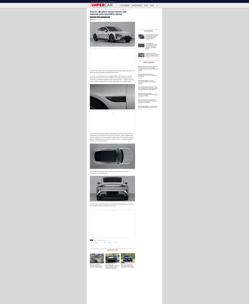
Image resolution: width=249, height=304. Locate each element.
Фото (108, 17)
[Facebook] (101, 242)
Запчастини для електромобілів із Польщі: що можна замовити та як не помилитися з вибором (112, 266)
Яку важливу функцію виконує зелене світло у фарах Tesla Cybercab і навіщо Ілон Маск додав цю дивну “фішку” (147, 88)
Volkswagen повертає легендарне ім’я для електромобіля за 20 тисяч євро (148, 107)
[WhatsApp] (107, 242)
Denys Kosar (94, 19)
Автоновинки (103, 9)
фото (104, 240)
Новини (97, 9)
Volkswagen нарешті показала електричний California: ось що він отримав (146, 82)
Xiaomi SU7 (100, 240)
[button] (157, 5)
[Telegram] (110, 242)
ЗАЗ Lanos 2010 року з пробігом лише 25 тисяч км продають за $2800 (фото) (96, 266)
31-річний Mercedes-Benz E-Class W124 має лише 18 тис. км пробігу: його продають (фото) (152, 36)
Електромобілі (93, 17)
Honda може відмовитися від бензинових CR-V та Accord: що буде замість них (147, 75)
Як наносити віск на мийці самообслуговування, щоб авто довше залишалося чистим (148, 95)
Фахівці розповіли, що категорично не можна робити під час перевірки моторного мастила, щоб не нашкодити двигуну (148, 68)
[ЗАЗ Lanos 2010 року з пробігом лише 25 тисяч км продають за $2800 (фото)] (97, 258)
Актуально (92, 262)
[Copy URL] (116, 242)
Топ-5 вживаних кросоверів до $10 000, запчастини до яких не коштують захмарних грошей (151, 46)
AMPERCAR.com (93, 9)
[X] (104, 242)
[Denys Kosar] (90, 19)
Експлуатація (108, 262)
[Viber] (113, 242)
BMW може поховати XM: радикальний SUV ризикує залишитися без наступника (127, 266)
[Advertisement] (112, 59)
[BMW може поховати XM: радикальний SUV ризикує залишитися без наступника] (128, 258)
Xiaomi (95, 240)
